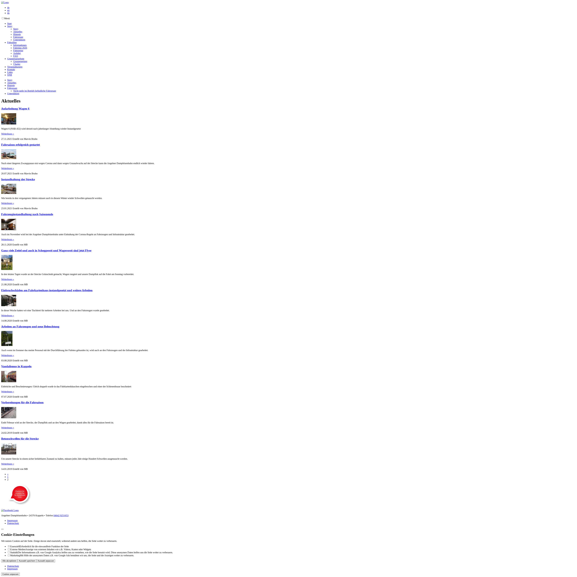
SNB (9, 75)
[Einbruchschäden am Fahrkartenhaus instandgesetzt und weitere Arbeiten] (8, 305)
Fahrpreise (18, 50)
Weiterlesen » (7, 134)
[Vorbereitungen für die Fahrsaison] (8, 417)
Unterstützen (19, 39)
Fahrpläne (12, 42)
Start (9, 23)
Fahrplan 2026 (20, 48)
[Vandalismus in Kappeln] (8, 381)
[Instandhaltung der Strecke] (8, 193)
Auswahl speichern (27, 561)
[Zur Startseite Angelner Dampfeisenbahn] (5, 2)
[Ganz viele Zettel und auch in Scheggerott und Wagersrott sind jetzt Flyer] (6, 269)
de (8, 7)
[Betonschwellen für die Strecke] (8, 453)
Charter (16, 64)
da (8, 13)
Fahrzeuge (18, 37)
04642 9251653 (61, 515)
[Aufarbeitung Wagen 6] (8, 123)
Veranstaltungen (14, 67)
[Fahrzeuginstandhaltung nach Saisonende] (8, 229)
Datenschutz (13, 523)
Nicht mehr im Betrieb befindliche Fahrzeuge (34, 91)
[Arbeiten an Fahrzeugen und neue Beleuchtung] (6, 345)
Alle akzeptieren (9, 561)
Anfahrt (17, 53)
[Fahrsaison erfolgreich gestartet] (8, 158)
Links (10, 72)
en (8, 10)
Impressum (12, 520)
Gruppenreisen (20, 61)
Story (9, 26)
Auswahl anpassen (46, 561)
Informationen (20, 45)
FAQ (15, 56)
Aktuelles (17, 31)
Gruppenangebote (15, 58)
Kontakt (11, 69)
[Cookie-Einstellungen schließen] (2, 529)
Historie (17, 34)
